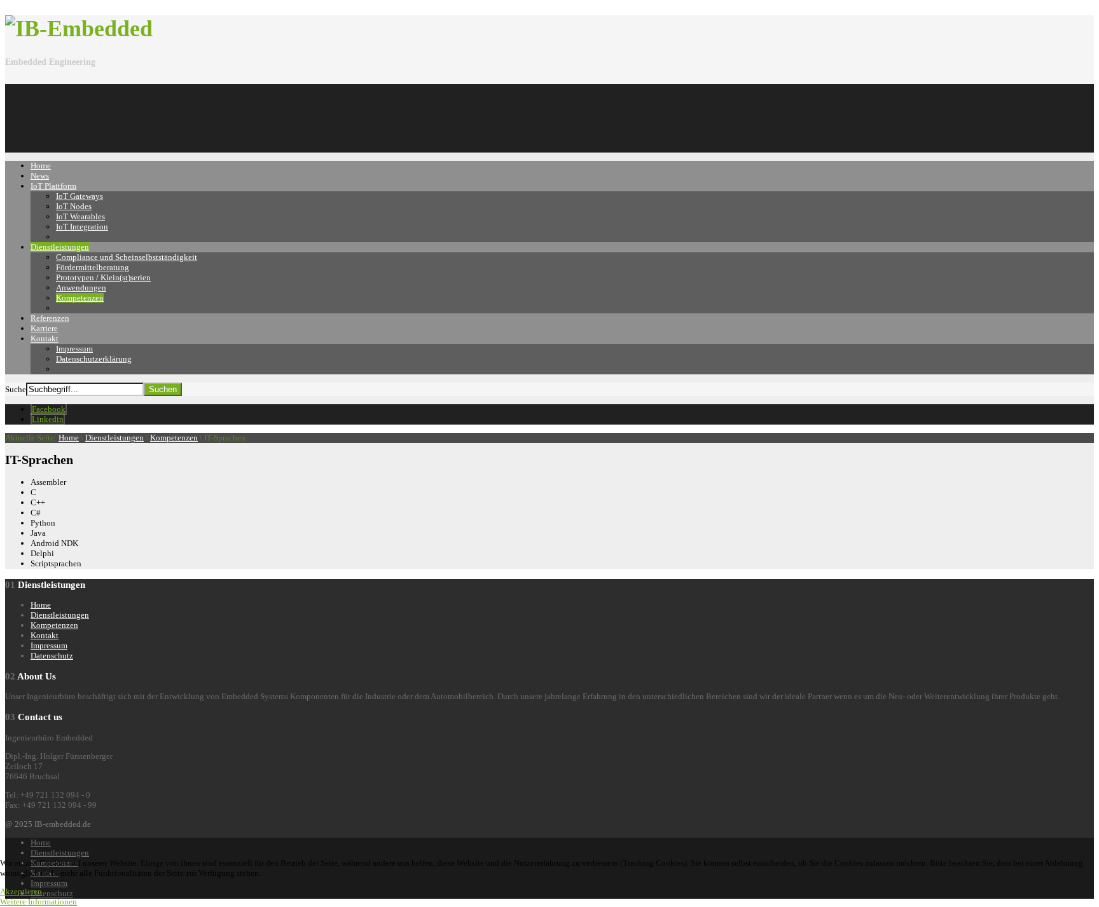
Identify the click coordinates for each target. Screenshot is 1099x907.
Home (69, 437)
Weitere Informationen (38, 901)
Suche (15, 389)
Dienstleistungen (114, 437)
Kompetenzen (174, 437)
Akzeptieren (21, 891)
